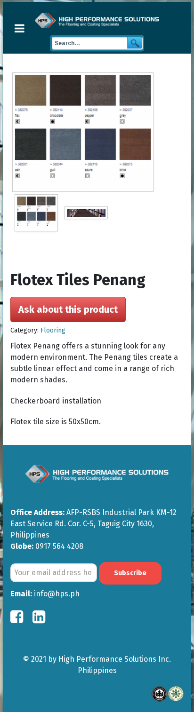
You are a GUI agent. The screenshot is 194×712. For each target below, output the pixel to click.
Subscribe (130, 573)
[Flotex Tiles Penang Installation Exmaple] (86, 212)
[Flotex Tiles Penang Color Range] (98, 132)
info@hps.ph (57, 593)
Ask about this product (68, 309)
